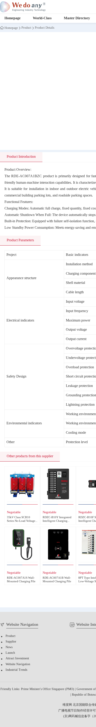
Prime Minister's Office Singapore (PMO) (48, 689)
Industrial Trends (16, 670)
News (9, 647)
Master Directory (77, 18)
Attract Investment (17, 658)
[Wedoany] (23, 6)
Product (26, 28)
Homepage (12, 18)
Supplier (11, 641)
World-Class (42, 18)
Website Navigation (18, 664)
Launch (10, 653)
